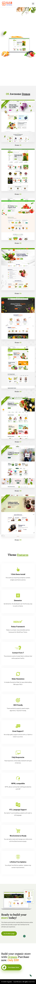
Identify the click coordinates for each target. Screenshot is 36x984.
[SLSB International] (7, 3)
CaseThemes (17, 981)
